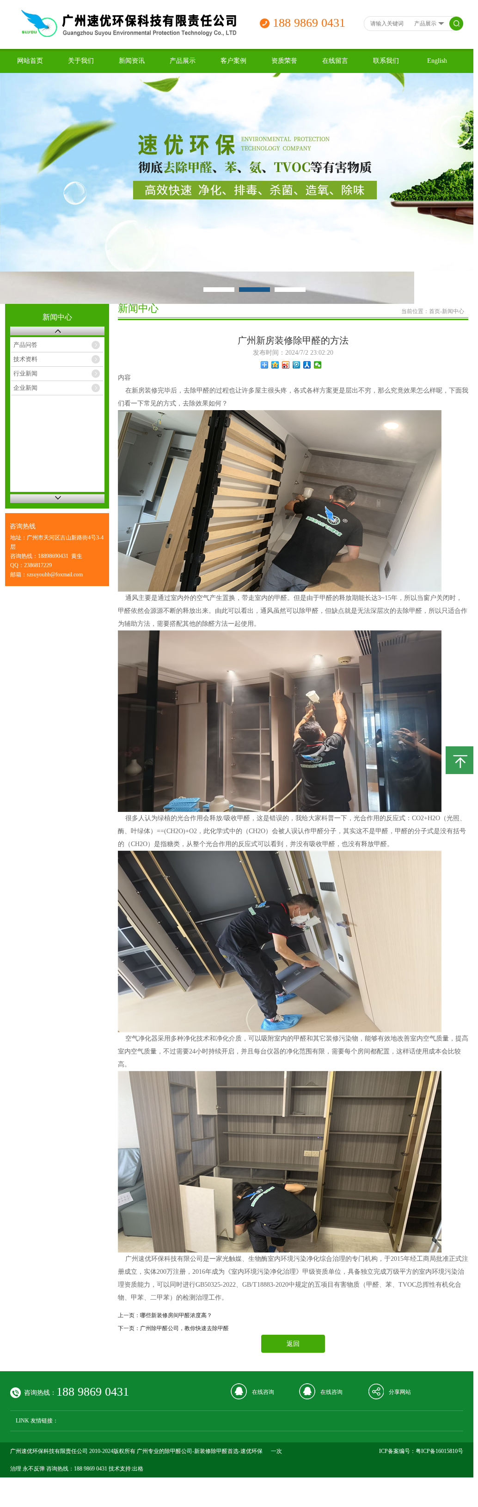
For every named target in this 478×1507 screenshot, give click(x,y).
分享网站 (400, 1392)
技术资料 (25, 359)
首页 (434, 311)
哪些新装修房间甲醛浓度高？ (176, 1315)
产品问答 (25, 344)
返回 (293, 1343)
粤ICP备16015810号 (439, 1451)
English (437, 60)
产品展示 (183, 60)
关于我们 (81, 60)
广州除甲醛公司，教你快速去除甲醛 (184, 1328)
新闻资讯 (132, 60)
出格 (137, 1468)
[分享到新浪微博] (286, 365)
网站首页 (30, 60)
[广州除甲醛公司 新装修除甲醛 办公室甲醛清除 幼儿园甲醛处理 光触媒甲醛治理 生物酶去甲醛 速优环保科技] (127, 34)
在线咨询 (263, 1392)
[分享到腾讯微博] (296, 365)
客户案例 (233, 60)
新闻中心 (453, 311)
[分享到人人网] (307, 365)
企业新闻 (25, 387)
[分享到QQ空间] (275, 365)
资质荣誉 (284, 60)
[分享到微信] (318, 365)
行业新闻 (25, 373)
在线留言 (335, 60)
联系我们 (386, 60)
